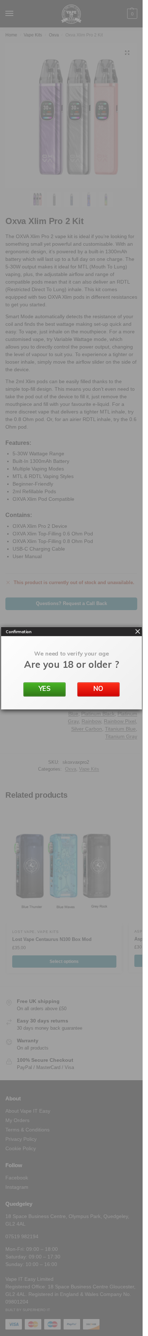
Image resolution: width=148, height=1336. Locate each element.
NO (98, 688)
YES (44, 688)
